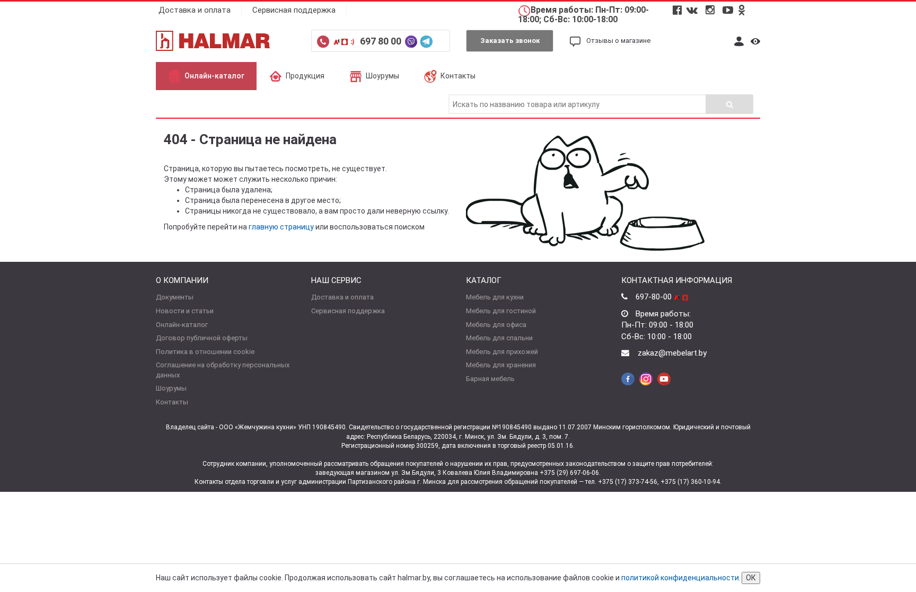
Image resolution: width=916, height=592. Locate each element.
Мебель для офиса (496, 325)
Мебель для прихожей (502, 352)
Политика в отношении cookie (205, 352)
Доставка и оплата (194, 10)
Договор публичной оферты (202, 338)
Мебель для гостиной (501, 311)
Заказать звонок (510, 41)
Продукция (305, 76)
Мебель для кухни (495, 297)
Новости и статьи (185, 311)
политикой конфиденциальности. (681, 577)
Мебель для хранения (501, 365)
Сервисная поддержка (294, 10)
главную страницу (281, 227)
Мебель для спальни (499, 338)
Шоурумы (382, 76)
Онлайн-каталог (214, 76)
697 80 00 (381, 41)
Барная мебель (490, 379)
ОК (751, 577)
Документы (174, 297)
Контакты (458, 76)
